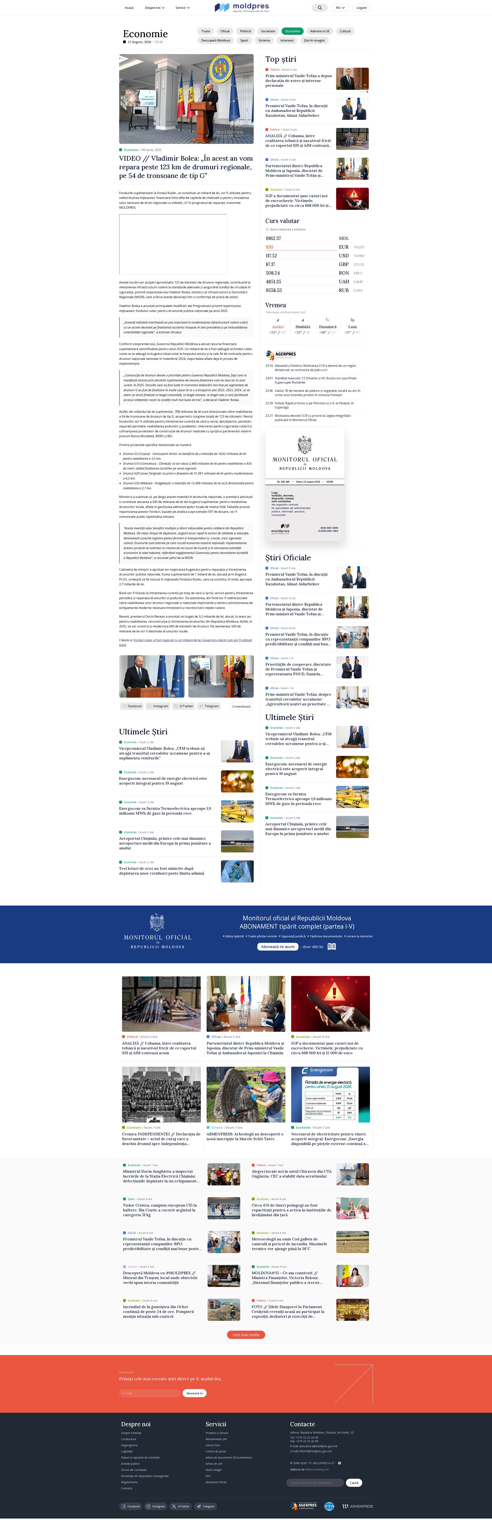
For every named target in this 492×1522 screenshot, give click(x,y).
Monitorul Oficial (216, 1482)
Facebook (135, 706)
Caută (354, 1483)
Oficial (225, 31)
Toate (205, 31)
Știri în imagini (314, 40)
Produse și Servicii (217, 1433)
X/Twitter (186, 706)
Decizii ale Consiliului (134, 1470)
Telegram (212, 706)
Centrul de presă (216, 1451)
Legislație (127, 1451)
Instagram (160, 706)
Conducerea (128, 1439)
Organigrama (129, 1445)
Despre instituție (131, 1433)
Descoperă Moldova (215, 40)
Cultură (345, 31)
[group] (317, 79)
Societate (268, 31)
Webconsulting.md (317, 1469)
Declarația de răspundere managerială (145, 1476)
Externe (264, 40)
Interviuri (287, 40)
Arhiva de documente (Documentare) (229, 1457)
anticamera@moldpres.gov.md (318, 1446)
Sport (244, 40)
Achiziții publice (130, 1463)
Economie (145, 34)
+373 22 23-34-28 (307, 1437)
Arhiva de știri (214, 1463)
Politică (245, 31)
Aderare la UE (319, 31)
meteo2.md (298, 312)
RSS (208, 1476)
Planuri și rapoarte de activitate (140, 1457)
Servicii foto (213, 1445)
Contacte (126, 1488)
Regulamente (129, 1482)
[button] (361, 92)
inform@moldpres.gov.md (315, 1451)
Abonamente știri (216, 1439)
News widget (214, 1470)
